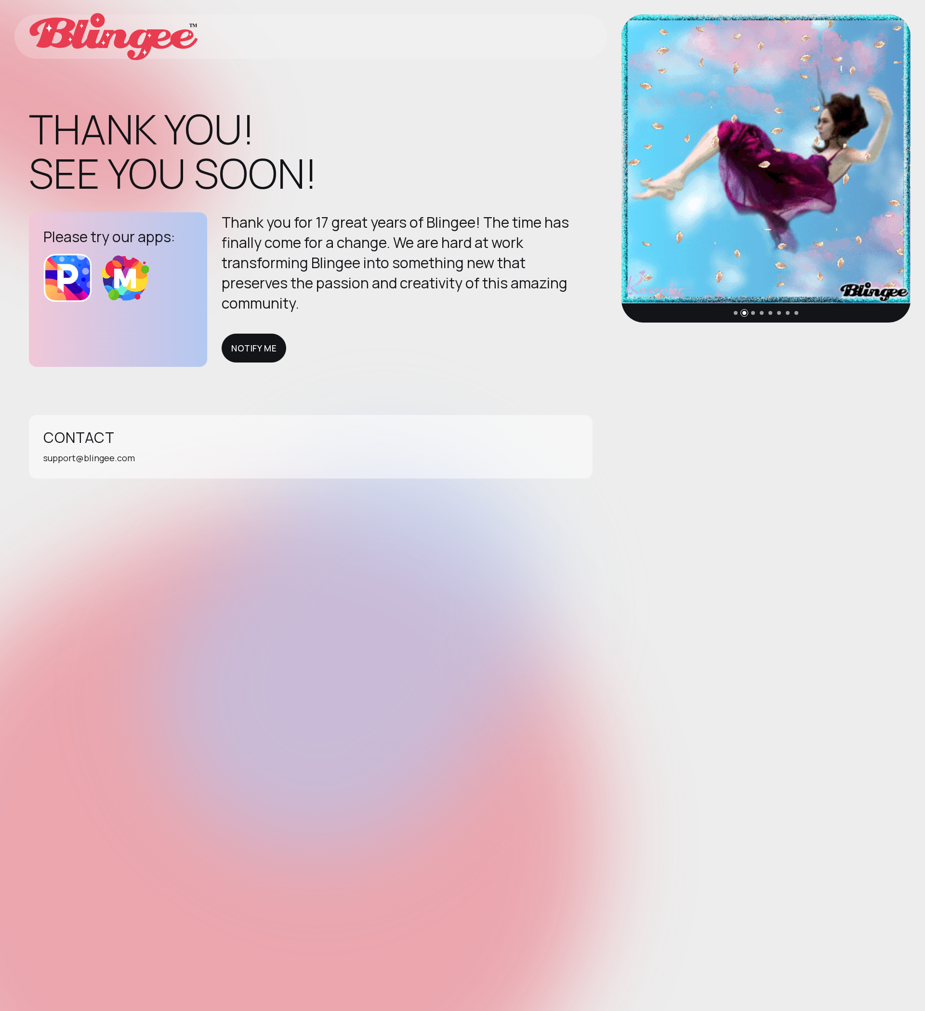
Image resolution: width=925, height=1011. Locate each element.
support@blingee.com (89, 458)
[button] (736, 313)
